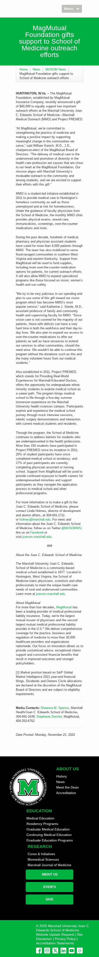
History (61, 776)
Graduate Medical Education (48, 829)
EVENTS (49, 887)
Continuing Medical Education (49, 835)
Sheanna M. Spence (55, 708)
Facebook (37, 532)
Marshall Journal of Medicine (49, 865)
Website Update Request (55, 934)
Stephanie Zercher (49, 716)
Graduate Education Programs (49, 840)
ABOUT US (50, 874)
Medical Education (40, 818)
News (36, 69)
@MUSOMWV (71, 528)
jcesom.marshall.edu (37, 537)
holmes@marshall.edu (34, 519)
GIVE (49, 899)
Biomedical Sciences (43, 859)
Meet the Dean (67, 787)
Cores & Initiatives (41, 854)
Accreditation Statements (55, 943)
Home (23, 69)
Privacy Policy (65, 939)
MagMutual (64, 607)
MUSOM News (55, 69)
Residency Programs (42, 824)
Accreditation (66, 793)
